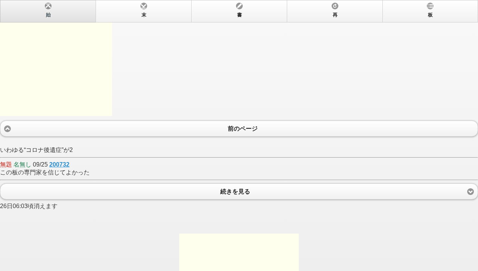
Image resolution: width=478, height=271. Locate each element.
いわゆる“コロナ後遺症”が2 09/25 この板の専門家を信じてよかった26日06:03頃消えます (216, 110)
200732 (59, 164)
